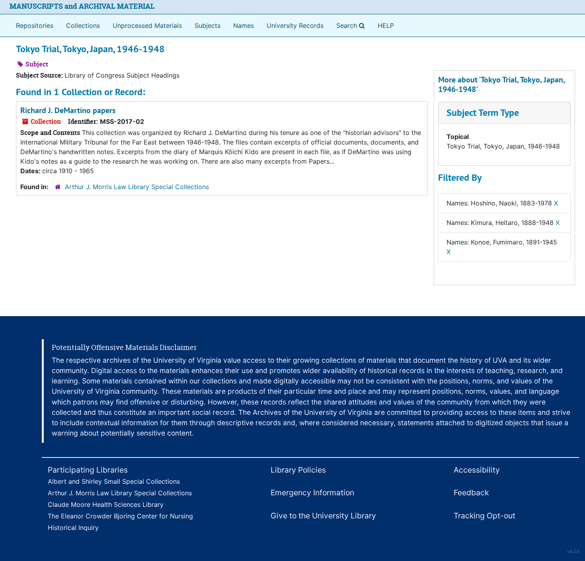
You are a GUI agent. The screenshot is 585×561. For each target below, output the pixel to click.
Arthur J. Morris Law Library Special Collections (137, 187)
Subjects (207, 25)
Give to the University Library (323, 515)
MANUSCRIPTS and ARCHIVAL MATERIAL (82, 6)
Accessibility (477, 470)
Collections (83, 25)
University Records (295, 25)
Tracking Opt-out (484, 515)
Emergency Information (312, 492)
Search (352, 25)
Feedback (471, 492)
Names (243, 25)
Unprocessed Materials (147, 25)
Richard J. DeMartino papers (67, 110)
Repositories (34, 25)
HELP (386, 25)
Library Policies (298, 470)
